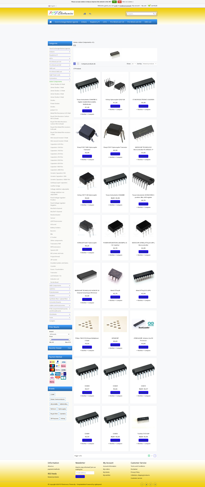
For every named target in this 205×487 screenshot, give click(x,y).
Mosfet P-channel (56, 212)
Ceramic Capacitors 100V (58, 176)
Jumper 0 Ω (54, 110)
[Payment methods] (60, 372)
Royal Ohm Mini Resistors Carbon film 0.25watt (59, 123)
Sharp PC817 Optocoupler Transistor (115, 147)
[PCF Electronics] (61, 13)
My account (136, 6)
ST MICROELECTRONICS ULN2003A (143, 99)
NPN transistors (56, 247)
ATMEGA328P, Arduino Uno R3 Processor (143, 339)
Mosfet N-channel (56, 208)
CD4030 (87, 386)
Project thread (55, 256)
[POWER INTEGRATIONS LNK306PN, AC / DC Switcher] (115, 229)
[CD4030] (87, 372)
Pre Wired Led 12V (117, 22)
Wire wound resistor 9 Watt (59, 141)
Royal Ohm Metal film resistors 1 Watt (60, 133)
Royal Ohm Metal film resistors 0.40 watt (60, 128)
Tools (62, 37)
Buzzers (53, 231)
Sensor (53, 218)
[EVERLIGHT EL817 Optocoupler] (87, 229)
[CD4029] (115, 372)
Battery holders (56, 228)
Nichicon (53, 409)
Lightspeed (98, 484)
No (119, 2)
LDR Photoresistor (56, 221)
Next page (155, 456)
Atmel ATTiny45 (115, 290)
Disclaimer (134, 469)
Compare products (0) (88, 64)
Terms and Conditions (138, 466)
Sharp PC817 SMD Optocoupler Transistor (87, 148)
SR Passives (55, 418)
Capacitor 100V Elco (57, 167)
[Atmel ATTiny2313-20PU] (143, 277)
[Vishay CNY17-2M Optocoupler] (87, 181)
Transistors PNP (56, 244)
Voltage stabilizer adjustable (60, 189)
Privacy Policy (135, 472)
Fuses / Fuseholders (57, 269)
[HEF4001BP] (115, 324)
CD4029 (115, 386)
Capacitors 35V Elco (57, 157)
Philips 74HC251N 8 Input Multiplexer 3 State (87, 339)
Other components (57, 240)
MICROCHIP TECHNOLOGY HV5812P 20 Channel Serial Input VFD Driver (87, 291)
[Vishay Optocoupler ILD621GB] (115, 86)
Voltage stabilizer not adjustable (57, 193)
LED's (105, 22)
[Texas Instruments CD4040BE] (115, 181)
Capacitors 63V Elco (57, 163)
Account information (109, 466)
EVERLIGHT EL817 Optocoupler (87, 243)
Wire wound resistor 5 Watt (59, 138)
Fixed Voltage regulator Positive (58, 199)
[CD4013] (143, 372)
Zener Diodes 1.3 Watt (58, 91)
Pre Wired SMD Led (56, 27)
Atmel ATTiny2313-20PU (143, 290)
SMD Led (148, 22)
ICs (93, 42)
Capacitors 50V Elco (57, 160)
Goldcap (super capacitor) (59, 183)
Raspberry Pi (95, 22)
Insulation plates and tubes (59, 263)
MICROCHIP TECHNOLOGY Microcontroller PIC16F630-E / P (143, 148)
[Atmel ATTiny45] (115, 277)
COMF (52, 394)
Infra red (53, 224)
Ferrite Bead (54, 282)
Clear (69, 348)
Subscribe (80, 476)
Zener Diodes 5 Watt (57, 97)
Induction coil (55, 279)
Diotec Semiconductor (58, 399)
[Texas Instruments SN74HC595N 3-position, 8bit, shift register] (143, 181)
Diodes (53, 100)
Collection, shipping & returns (140, 475)
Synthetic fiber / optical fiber (70, 32)
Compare (91, 114)
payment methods (54, 469)
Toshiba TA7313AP (143, 434)
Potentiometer (143, 27)
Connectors (87, 27)
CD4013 (143, 386)
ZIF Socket (54, 260)
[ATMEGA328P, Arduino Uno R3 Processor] (143, 324)
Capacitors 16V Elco (57, 151)
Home (50, 21)
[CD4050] (115, 420)
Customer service (136, 478)
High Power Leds (73, 27)
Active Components (102, 27)
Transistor (54, 273)
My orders (106, 469)
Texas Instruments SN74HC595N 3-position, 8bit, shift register (143, 196)
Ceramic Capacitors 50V (58, 173)
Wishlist (83, 114)
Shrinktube (53, 37)
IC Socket (53, 237)
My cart (144, 6)
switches (132, 27)
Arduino (84, 22)
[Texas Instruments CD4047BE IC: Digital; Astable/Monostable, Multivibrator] (87, 86)
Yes (114, 2)
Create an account (125, 6)
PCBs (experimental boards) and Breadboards (138, 32)
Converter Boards (90, 32)
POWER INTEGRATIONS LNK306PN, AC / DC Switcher (115, 244)
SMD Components (119, 27)
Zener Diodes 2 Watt (57, 94)
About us (51, 466)
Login (115, 6)
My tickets (106, 472)
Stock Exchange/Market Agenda (66, 22)
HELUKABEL (54, 404)
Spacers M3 (54, 250)
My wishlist (106, 475)
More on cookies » (128, 2)
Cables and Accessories (109, 32)
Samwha (63, 414)
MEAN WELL (63, 404)
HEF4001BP (115, 338)
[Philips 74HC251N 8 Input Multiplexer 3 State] (87, 324)
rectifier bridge (55, 186)
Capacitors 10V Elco (57, 147)
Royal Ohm (54, 414)
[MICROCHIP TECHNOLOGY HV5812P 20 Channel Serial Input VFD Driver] (87, 277)
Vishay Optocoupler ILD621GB (115, 99)
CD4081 (87, 434)
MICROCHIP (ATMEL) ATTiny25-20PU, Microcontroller (143, 244)
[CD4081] (87, 420)
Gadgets (71, 37)
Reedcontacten (55, 215)
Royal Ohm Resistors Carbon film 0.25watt (60, 117)
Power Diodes (55, 103)
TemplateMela (81, 484)
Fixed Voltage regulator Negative (58, 204)
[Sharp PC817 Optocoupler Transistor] (115, 133)
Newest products (53, 477)
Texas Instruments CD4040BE (115, 195)
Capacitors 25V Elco (57, 154)
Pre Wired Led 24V (134, 22)
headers (52, 32)
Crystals (53, 266)
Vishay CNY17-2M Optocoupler (87, 195)
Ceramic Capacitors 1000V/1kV (60, 179)
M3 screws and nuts (57, 253)
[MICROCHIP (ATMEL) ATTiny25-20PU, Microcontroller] (143, 229)
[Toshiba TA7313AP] (143, 420)
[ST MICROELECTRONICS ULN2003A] (143, 86)
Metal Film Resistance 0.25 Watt (61, 113)
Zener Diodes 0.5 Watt (58, 84)
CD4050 (115, 434)
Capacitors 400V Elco (57, 170)
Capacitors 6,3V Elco (57, 144)
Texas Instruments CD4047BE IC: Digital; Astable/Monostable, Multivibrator (87, 102)
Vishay (63, 418)
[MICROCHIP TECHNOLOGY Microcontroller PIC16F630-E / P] (143, 133)
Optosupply (62, 409)
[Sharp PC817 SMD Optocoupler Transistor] (87, 133)
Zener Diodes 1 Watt (57, 87)
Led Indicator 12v (56, 276)
